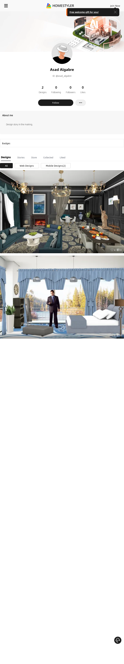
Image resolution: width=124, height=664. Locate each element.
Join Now (115, 5)
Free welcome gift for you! (84, 12)
